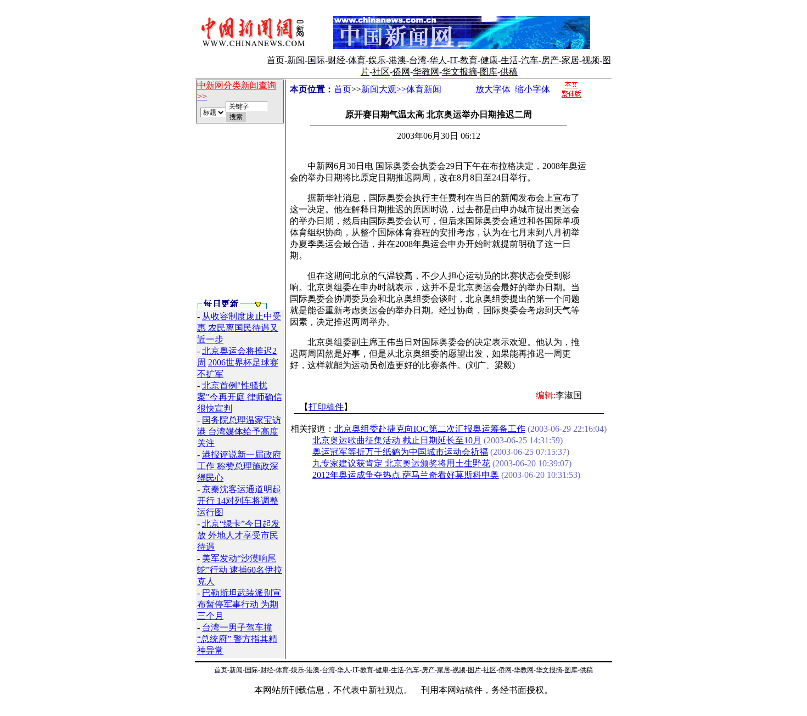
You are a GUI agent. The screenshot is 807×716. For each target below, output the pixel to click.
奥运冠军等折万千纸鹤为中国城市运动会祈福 (400, 451)
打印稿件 (326, 406)
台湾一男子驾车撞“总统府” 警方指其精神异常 (237, 639)
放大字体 (493, 89)
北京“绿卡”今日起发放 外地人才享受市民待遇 (238, 535)
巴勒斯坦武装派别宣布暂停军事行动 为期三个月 (239, 604)
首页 (342, 89)
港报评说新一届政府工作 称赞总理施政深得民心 (239, 466)
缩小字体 (532, 89)
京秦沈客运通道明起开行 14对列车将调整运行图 (239, 500)
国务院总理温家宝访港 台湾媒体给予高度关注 (239, 431)
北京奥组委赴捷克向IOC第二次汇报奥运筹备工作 (429, 428)
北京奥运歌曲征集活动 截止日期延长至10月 (396, 440)
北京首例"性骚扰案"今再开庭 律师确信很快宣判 (239, 397)
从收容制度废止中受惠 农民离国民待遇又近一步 (239, 328)
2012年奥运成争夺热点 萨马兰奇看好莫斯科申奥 (405, 475)
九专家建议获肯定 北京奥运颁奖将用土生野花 (401, 463)
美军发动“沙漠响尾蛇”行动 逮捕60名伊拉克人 (239, 570)
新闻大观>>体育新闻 (401, 89)
